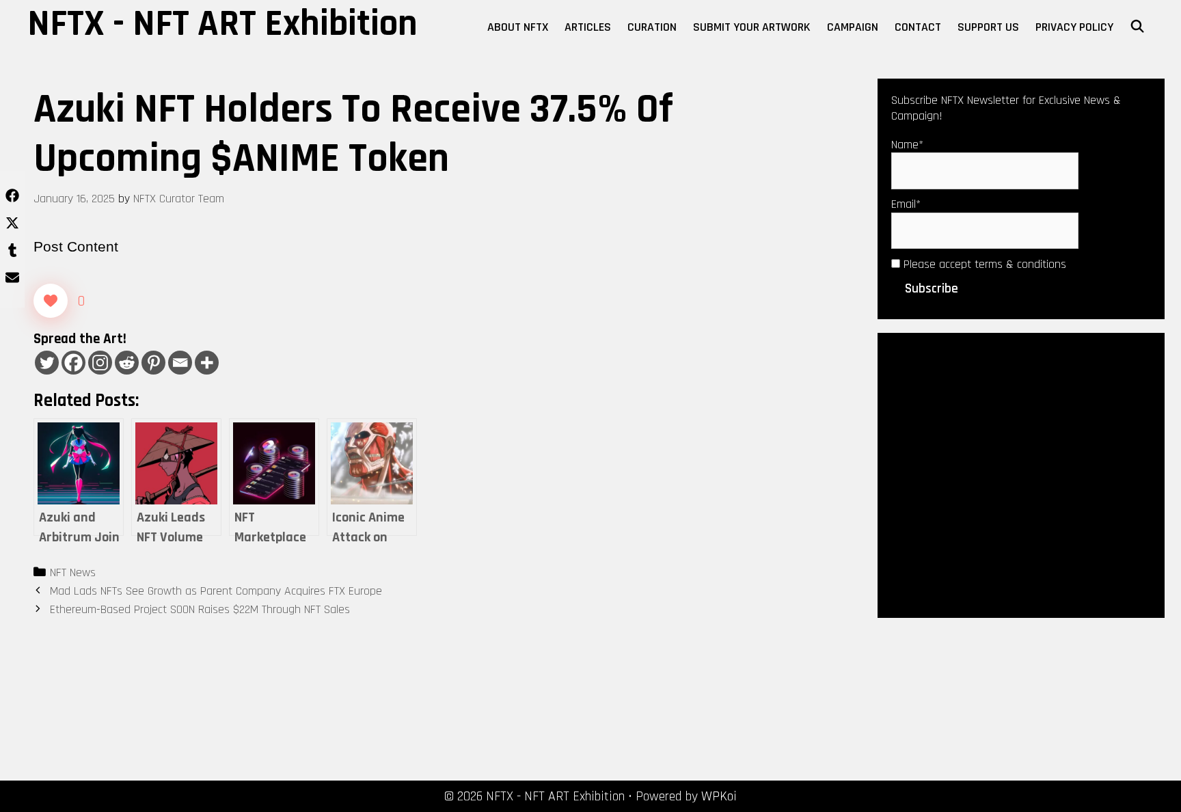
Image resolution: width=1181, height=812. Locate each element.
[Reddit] (127, 363)
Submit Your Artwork (752, 27)
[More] (207, 363)
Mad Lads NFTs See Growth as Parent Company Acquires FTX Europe (216, 591)
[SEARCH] (1138, 27)
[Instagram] (100, 363)
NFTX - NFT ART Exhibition (222, 24)
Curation (652, 27)
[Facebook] (73, 363)
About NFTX (517, 27)
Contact (918, 27)
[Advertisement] (1021, 474)
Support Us (988, 27)
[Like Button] (50, 301)
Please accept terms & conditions (983, 264)
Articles (588, 27)
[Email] (180, 363)
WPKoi (719, 796)
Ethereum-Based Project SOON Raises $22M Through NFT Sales (200, 609)
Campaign (852, 27)
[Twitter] (47, 363)
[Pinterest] (153, 363)
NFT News (73, 572)
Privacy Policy (1074, 27)
